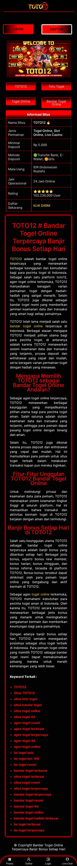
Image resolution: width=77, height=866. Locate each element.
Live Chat (67, 863)
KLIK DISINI (41, 205)
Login (48, 863)
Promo (9, 863)
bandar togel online (26, 326)
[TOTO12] (38, 10)
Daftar (28, 863)
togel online (40, 594)
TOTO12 (16, 259)
